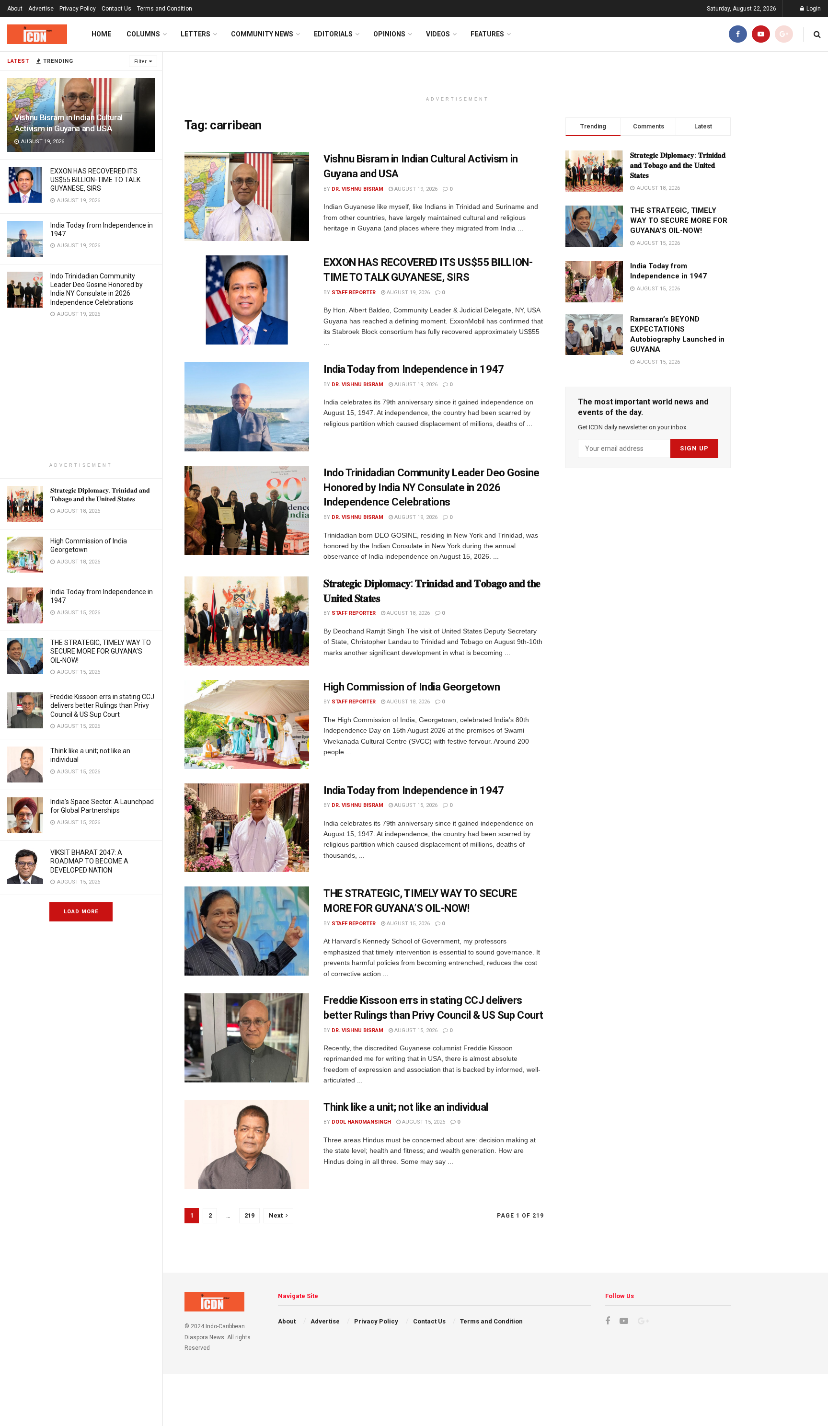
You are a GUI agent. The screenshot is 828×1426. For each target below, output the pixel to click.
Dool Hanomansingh (361, 1122)
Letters (195, 34)
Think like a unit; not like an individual (405, 1107)
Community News (262, 34)
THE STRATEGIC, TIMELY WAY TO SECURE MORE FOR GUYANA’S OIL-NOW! (100, 651)
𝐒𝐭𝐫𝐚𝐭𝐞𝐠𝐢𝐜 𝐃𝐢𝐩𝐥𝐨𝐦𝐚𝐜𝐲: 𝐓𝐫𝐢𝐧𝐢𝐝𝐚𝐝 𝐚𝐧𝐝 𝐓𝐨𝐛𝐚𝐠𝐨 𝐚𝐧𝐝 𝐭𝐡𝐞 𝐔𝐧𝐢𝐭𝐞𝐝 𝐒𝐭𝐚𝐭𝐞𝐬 (677, 165)
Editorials (333, 34)
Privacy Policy (77, 8)
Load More (81, 911)
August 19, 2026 (415, 189)
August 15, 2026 (415, 805)
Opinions (389, 34)
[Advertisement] (81, 394)
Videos (438, 34)
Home (101, 34)
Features (487, 34)
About (15, 8)
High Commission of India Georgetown (411, 687)
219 (249, 1215)
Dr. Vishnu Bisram (357, 189)
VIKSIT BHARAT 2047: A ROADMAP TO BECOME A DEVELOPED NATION (89, 861)
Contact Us (116, 8)
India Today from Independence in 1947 (413, 369)
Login (813, 8)
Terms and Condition (164, 8)
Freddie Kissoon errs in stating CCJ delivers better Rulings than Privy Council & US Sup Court (102, 705)
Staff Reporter (354, 292)
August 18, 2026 (407, 613)
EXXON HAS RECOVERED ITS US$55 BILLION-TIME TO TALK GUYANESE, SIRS (95, 179)
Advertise (41, 8)
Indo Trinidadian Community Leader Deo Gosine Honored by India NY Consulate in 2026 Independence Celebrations (431, 487)
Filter (140, 61)
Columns (143, 34)
